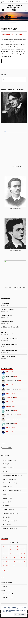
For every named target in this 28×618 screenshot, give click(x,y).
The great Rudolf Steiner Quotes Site (14, 7)
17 (17, 557)
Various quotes (7, 528)
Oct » (6, 570)
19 (24, 557)
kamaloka (6, 486)
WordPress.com (8, 598)
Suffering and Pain (8, 521)
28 (7, 565)
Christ (5, 464)
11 (21, 553)
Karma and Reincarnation (10, 490)
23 (14, 561)
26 (24, 561)
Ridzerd (20, 34)
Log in (5, 586)
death (5, 471)
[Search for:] (14, 79)
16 (14, 557)
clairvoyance (7, 468)
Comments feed (8, 594)
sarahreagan (9, 397)
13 (3, 557)
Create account (7, 582)
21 (7, 561)
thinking (5, 524)
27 (3, 565)
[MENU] (3, 10)
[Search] (24, 10)
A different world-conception (10, 327)
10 (17, 553)
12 (24, 553)
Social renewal (7, 509)
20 (3, 561)
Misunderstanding (7, 321)
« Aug (3, 570)
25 (21, 561)
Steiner (5, 517)
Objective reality (9, 28)
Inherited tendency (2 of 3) (9, 344)
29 (10, 565)
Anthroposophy (7, 460)
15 (10, 557)
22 (10, 561)
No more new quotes (7, 309)
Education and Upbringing (10, 475)
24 (17, 561)
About (13, 372)
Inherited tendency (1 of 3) (9, 350)
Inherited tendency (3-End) (9, 339)
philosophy (6, 498)
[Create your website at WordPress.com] (14, 1)
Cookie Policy (8, 611)
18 (21, 557)
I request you (5, 303)
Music (5, 494)
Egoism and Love (8, 479)
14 (7, 557)
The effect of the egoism (8, 333)
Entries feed (6, 590)
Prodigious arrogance (8, 356)
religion (5, 505)
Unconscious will (6, 315)
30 (14, 565)
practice (5, 502)
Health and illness (8, 483)
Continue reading (7, 61)
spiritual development (9, 513)
